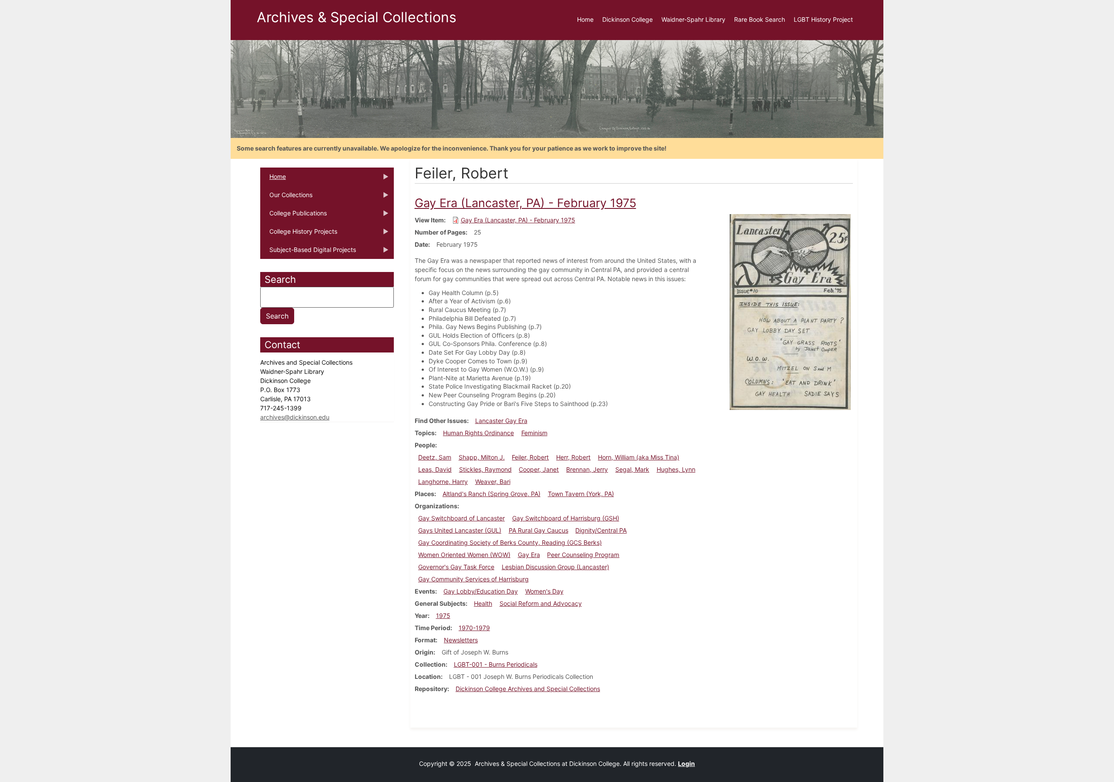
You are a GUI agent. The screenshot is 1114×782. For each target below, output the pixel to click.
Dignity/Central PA (601, 530)
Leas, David (435, 469)
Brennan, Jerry (587, 469)
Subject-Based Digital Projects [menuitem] (308, 252)
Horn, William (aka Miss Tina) (638, 457)
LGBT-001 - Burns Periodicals (495, 664)
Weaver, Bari (492, 481)
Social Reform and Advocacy (541, 603)
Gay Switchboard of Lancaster (461, 518)
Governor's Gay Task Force (456, 567)
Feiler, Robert (530, 457)
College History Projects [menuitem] (298, 234)
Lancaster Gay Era (501, 420)
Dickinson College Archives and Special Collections (528, 688)
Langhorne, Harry (443, 481)
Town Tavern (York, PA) (581, 493)
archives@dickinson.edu (294, 417)
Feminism (534, 432)
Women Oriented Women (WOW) (464, 554)
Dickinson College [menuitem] (627, 19)
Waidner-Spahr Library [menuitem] (693, 19)
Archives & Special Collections (356, 17)
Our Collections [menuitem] (286, 197)
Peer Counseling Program (583, 554)
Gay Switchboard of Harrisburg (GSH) (565, 518)
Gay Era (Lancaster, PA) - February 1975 (518, 220)
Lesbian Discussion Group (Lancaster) (555, 567)
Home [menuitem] (585, 19)
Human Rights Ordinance (478, 432)
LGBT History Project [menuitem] (823, 19)
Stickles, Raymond (485, 469)
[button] (790, 311)
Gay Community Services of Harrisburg (473, 579)
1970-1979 (474, 627)
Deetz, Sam (434, 457)
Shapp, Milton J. (482, 457)
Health (483, 603)
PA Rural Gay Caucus (538, 530)
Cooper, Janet (539, 469)
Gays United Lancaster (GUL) (459, 530)
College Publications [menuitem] (293, 215)
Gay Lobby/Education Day (480, 591)
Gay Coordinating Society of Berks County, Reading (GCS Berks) (510, 542)
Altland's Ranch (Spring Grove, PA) (491, 493)
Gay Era (529, 554)
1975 (443, 615)
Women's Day (544, 591)
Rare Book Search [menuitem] (759, 19)
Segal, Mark (632, 469)
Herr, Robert (573, 457)
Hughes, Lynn (676, 469)
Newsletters (461, 640)
